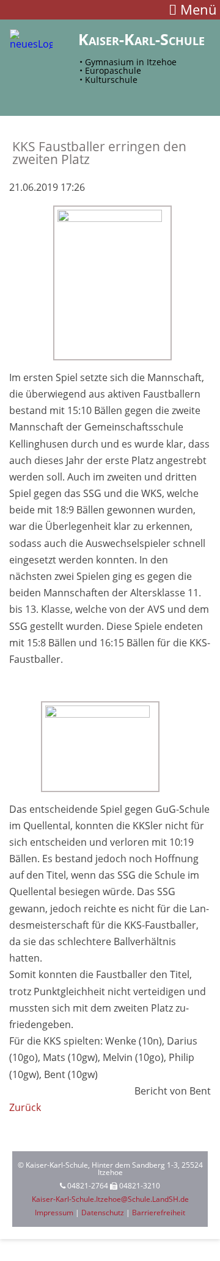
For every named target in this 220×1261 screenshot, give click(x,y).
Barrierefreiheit (158, 1212)
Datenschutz (102, 1212)
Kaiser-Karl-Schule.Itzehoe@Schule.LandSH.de (110, 1199)
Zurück (25, 1107)
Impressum (54, 1212)
